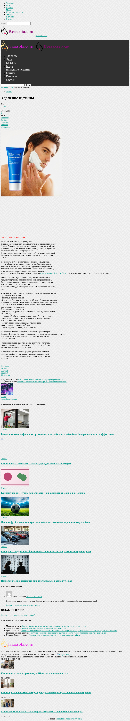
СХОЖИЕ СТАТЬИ (11, 404)
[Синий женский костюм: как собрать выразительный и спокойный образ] (7, 707)
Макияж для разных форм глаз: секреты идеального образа (54, 635)
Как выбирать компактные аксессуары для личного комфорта (36, 463)
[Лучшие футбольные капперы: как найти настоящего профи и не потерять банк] (15, 515)
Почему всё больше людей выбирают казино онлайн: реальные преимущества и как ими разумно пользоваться (69, 630)
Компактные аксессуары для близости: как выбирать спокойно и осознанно (43, 493)
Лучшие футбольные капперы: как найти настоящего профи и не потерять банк (45, 522)
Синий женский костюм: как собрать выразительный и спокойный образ (42, 711)
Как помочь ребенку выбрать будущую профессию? (40, 379)
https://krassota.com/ (9, 399)
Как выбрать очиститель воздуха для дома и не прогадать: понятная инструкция (46, 692)
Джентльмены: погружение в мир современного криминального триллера (53, 626)
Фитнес (9, 14)
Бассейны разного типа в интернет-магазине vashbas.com (42, 382)
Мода (8, 10)
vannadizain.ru (62, 719)
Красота (9, 8)
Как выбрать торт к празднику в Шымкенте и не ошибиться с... (36, 673)
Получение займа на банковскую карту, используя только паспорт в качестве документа (68, 633)
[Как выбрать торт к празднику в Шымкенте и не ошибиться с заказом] (7, 668)
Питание (10, 17)
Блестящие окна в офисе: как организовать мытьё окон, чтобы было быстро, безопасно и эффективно (57, 434)
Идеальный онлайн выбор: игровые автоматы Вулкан (43, 628)
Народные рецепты (14, 12)
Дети (8, 5)
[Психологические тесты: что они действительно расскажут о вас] (15, 574)
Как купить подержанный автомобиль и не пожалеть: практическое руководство (46, 551)
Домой (4, 87)
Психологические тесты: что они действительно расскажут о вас (36, 580)
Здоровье (10, 3)
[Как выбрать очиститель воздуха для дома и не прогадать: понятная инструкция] (7, 687)
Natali (3, 106)
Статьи (9, 19)
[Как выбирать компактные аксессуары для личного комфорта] (15, 456)
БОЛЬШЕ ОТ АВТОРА (33, 404)
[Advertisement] (65, 216)
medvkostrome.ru (75, 719)
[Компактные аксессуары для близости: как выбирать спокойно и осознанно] (15, 486)
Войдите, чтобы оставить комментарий (23, 605)
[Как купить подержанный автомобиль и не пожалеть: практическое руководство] (15, 544)
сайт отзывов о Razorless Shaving (54, 273)
